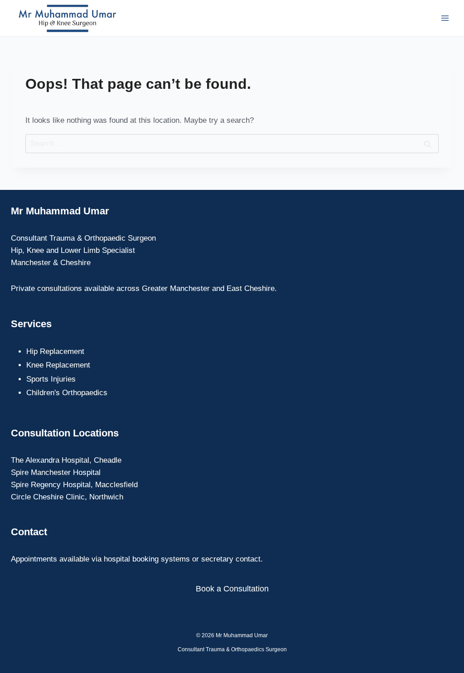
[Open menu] (444, 18)
